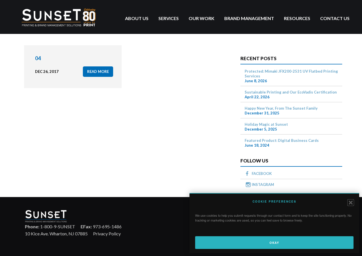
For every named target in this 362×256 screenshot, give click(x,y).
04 (38, 58)
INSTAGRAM (263, 184)
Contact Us (335, 18)
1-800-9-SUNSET (50, 226)
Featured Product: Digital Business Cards (282, 140)
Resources (297, 18)
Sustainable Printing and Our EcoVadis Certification (291, 92)
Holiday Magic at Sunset (266, 124)
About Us (136, 18)
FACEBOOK (262, 173)
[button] (351, 202)
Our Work (201, 18)
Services (168, 18)
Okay (274, 243)
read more (98, 71)
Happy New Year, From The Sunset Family (281, 108)
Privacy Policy (107, 233)
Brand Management (249, 18)
